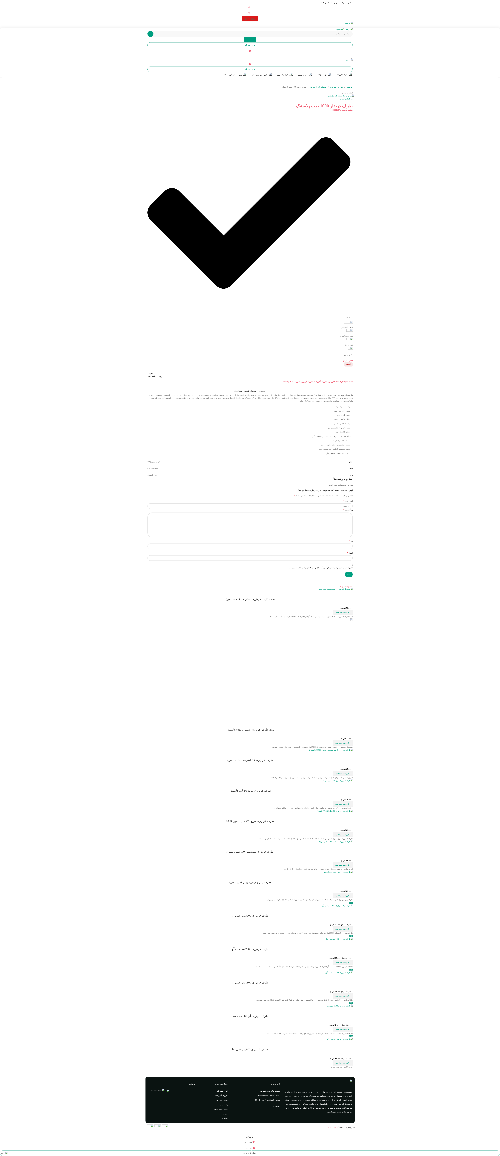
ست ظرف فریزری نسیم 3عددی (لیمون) (250, 729)
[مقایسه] (349, 594)
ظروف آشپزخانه (336, 87)
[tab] (262, 391)
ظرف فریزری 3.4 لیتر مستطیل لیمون (250, 760)
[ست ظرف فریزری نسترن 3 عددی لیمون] (335, 589)
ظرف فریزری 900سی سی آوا (250, 1049)
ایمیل (350, 553)
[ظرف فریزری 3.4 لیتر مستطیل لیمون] (331, 750)
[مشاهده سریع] (342, 594)
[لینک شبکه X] (253, 26)
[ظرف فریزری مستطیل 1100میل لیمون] (336, 842)
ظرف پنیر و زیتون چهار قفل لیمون (250, 882)
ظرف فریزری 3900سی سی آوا (250, 915)
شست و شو (223, 1114)
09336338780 (275, 1096)
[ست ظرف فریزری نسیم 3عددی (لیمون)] (291, 669)
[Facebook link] (256, 26)
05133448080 (263, 1096)
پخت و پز (224, 1105)
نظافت (225, 1118)
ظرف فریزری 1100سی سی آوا (250, 982)
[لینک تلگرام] (243, 26)
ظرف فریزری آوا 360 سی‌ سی (250, 1016)
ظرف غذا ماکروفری (336, 382)
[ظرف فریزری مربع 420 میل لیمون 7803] (335, 811)
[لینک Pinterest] (250, 26)
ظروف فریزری (307, 382)
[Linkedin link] (246, 26)
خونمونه (349, 87)
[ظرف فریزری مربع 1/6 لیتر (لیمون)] (338, 781)
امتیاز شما (348, 501)
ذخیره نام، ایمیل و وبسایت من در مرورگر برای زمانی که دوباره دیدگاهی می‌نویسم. (321, 568)
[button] (343, 612)
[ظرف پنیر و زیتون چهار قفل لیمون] (338, 872)
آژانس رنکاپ (333, 1127)
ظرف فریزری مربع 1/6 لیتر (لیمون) (250, 790)
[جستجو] (150, 34)
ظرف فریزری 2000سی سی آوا (250, 949)
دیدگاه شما (348, 510)
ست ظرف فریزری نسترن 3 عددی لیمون (250, 599)
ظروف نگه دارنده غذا (317, 87)
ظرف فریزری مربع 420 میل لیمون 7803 (250, 821)
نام (351, 541)
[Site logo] (348, 23)
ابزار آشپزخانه (222, 1091)
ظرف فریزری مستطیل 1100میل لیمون (250, 851)
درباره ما (276, 1106)
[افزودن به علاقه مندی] (335, 594)
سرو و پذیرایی (222, 1100)
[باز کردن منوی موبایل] (250, 55)
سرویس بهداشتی (221, 1109)
